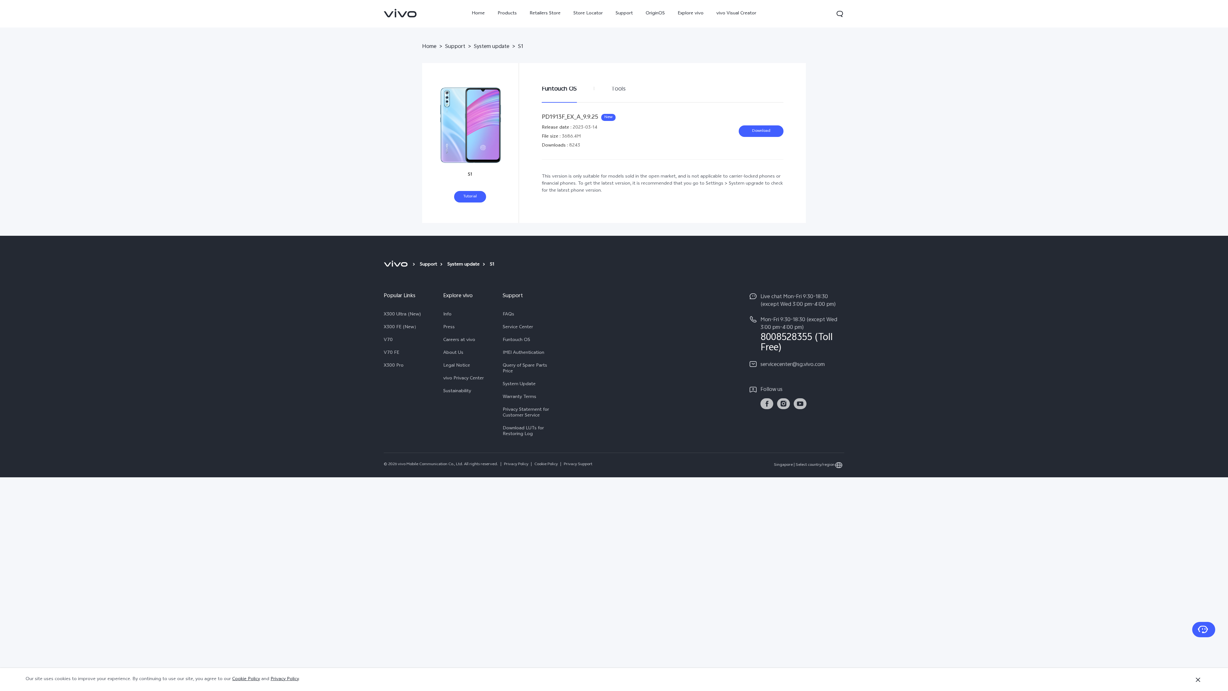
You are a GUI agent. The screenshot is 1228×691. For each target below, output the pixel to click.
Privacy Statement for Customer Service (526, 413)
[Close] (1197, 679)
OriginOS (655, 14)
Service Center (518, 327)
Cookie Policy (546, 464)
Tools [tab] (618, 89)
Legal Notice (456, 366)
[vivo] (397, 264)
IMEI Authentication (523, 353)
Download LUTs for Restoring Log (523, 431)
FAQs (508, 315)
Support (624, 14)
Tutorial (470, 196)
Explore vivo (691, 14)
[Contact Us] (1203, 629)
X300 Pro (394, 366)
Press (449, 327)
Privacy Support (578, 464)
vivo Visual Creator (736, 14)
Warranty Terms (519, 397)
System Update (519, 384)
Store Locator (588, 14)
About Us (453, 353)
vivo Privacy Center (463, 379)
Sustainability (457, 391)
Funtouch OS (516, 340)
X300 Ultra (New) (402, 315)
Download (761, 131)
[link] (400, 13)
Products (507, 14)
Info (447, 315)
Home (478, 14)
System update (491, 47)
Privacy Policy (516, 464)
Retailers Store (545, 14)
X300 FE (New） (401, 327)
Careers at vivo (459, 340)
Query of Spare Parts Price (525, 369)
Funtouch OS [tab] (559, 89)
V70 (388, 340)
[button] (839, 13)
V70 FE (391, 353)
